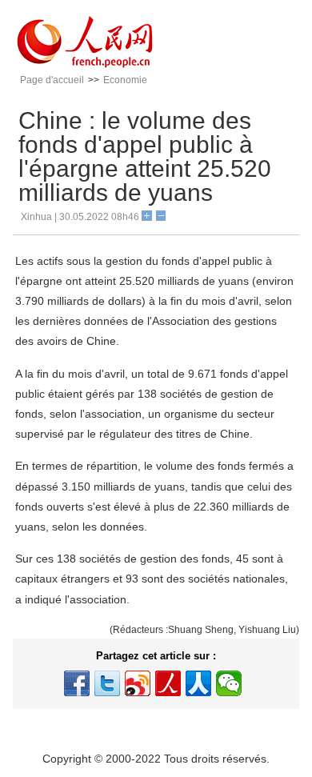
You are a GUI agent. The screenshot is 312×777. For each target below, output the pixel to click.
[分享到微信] (229, 683)
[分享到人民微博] (168, 683)
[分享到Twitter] (107, 683)
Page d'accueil (52, 80)
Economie (125, 80)
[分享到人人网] (198, 683)
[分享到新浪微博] (137, 683)
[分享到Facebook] (77, 683)
